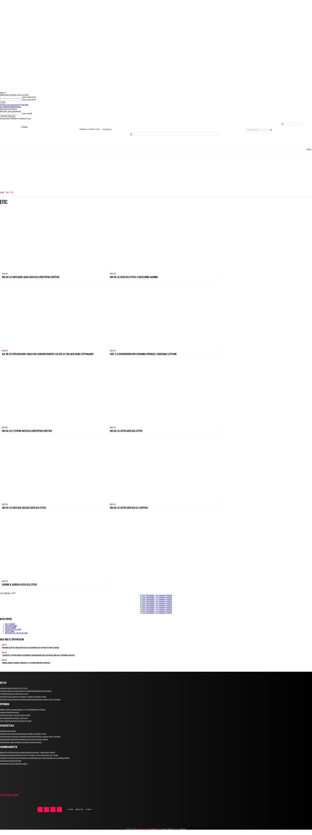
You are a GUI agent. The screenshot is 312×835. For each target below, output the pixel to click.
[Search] (270, 130)
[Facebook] (40, 809)
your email (27, 113)
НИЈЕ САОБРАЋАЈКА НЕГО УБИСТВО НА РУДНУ (15, 721)
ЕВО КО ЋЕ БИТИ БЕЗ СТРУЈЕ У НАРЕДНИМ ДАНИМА (134, 276)
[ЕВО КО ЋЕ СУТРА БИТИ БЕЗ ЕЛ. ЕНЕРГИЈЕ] (160, 469)
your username (29, 97)
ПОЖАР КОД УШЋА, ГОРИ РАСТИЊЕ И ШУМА (15, 715)
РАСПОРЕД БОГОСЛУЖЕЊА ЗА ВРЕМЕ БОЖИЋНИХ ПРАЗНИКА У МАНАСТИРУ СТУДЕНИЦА (30, 699)
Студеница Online (142, 829)
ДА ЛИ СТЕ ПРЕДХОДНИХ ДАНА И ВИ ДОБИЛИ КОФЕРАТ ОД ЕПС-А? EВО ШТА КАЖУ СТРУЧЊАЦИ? (48, 353)
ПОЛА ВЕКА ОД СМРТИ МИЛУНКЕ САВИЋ (13, 764)
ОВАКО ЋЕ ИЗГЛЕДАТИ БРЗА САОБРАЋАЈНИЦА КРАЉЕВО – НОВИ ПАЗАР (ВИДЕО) (27, 752)
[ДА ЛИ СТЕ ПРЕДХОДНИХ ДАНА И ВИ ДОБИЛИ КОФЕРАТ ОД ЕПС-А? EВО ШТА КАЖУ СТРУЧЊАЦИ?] (52, 315)
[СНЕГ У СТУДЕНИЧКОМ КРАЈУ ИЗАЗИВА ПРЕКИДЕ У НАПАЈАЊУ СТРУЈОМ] (160, 315)
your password (29, 99)
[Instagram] (46, 809)
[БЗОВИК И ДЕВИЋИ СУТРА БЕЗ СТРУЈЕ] (52, 545)
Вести (5, 273)
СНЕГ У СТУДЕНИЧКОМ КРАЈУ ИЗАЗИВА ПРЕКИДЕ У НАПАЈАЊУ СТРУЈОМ (143, 353)
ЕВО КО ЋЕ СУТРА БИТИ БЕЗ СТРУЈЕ (126, 430)
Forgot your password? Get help (14, 105)
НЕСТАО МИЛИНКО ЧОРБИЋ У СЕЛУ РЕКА (14, 718)
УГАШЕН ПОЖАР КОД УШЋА (9, 712)
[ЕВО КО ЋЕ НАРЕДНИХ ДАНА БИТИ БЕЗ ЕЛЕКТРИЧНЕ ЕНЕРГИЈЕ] (52, 238)
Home (2, 192)
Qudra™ (176, 829)
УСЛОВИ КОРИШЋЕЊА (10, 107)
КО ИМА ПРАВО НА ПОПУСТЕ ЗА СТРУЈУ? (14, 688)
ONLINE (159, 829)
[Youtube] (59, 809)
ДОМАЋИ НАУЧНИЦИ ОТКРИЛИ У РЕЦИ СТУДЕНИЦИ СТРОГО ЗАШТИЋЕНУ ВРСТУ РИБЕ (29, 755)
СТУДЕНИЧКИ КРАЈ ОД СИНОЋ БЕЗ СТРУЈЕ (14, 694)
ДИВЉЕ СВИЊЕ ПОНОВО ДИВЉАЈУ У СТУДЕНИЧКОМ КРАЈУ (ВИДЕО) (26, 662)
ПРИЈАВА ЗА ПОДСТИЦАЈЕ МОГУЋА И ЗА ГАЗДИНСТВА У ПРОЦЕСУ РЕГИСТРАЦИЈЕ (30, 647)
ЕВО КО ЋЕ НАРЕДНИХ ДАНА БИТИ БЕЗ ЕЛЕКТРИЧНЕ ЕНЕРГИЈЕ (30, 276)
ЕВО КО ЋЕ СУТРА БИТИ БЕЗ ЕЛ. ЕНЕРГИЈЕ (129, 507)
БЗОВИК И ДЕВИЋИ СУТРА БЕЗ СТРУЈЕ (19, 584)
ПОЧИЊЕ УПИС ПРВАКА (8, 731)
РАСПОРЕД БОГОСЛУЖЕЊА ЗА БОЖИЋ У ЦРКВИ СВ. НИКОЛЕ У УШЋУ (23, 697)
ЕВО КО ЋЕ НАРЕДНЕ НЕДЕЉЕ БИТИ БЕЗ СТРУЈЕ (24, 507)
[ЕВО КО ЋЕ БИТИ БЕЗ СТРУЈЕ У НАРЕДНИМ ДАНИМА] (160, 238)
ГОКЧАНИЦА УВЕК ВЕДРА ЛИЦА (10, 761)
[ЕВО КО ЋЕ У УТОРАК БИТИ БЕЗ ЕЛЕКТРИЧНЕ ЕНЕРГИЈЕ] (52, 392)
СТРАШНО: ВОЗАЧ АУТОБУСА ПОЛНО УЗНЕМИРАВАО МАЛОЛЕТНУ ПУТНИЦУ (25, 691)
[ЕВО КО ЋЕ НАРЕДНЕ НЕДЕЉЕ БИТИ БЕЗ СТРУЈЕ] (52, 469)
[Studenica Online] (38, 135)
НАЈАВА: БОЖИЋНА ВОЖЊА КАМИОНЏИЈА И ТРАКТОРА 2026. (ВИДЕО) (24, 739)
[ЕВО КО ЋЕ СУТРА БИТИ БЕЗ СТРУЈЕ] (160, 392)
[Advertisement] (156, 171)
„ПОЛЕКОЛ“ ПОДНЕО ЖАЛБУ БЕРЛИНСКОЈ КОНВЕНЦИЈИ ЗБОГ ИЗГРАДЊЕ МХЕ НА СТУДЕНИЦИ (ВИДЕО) (38, 655)
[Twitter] (53, 809)
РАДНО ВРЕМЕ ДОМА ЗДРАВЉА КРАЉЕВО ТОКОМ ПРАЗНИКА (21, 742)
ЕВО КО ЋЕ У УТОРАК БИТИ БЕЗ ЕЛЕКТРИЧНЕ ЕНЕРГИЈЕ (27, 430)
